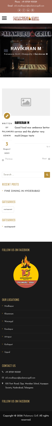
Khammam (8, 314)
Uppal (7, 352)
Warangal (8, 322)
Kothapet (8, 345)
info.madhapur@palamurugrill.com (29, 6)
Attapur (8, 337)
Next (44, 159)
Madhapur (9, 306)
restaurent (8, 209)
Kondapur (8, 329)
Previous (9, 159)
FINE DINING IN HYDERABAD (22, 191)
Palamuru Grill (30, 416)
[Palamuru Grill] (26, 18)
